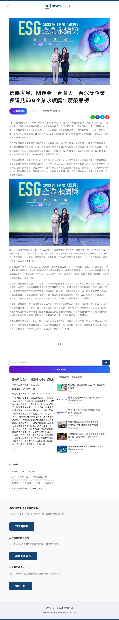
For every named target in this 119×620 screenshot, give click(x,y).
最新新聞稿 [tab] (77, 376)
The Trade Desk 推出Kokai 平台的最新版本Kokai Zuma (86, 448)
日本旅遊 (27, 482)
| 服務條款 (53, 612)
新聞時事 (57, 110)
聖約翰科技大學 (40, 477)
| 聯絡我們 (73, 612)
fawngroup (37, 488)
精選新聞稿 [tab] (64, 376)
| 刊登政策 (45, 612)
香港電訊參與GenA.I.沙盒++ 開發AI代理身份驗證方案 (86, 399)
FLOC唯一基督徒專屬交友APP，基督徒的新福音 (86, 386)
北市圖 (32, 471)
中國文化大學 (18, 471)
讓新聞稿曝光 (23, 556)
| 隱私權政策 (63, 612)
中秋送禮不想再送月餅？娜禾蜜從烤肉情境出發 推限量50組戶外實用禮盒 (86, 435)
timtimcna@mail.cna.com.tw (36, 393)
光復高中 (49, 482)
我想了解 (20, 586)
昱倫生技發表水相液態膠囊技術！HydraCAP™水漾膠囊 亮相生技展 (83, 423)
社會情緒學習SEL (19, 488)
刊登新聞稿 (21, 526)
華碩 (38, 482)
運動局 (15, 482)
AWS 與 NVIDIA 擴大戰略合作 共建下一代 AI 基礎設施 (86, 411)
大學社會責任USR (20, 477)
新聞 (47, 110)
